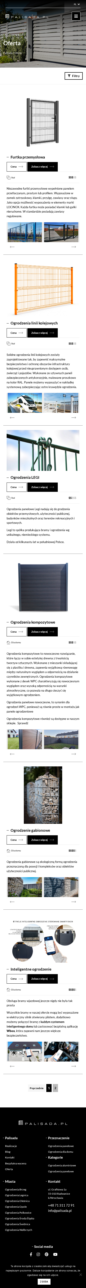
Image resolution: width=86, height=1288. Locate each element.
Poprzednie (36, 1088)
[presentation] (12, 246)
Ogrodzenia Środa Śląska (19, 1218)
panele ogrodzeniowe (20, 711)
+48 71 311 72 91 (61, 1205)
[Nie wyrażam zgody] (80, 1274)
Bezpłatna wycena (15, 1163)
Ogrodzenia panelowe (61, 1146)
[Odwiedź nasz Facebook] (32, 1254)
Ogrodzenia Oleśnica (17, 1201)
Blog (7, 1151)
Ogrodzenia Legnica (16, 1195)
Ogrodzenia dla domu (60, 1151)
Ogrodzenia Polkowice (18, 1212)
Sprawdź (22, 723)
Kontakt (9, 1157)
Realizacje (11, 1146)
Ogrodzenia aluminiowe (62, 1165)
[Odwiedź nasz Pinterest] (46, 1254)
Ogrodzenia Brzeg (15, 1189)
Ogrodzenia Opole (16, 1206)
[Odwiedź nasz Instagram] (38, 1254)
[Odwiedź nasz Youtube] (54, 1254)
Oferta (9, 1169)
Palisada (8, 52)
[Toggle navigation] (76, 16)
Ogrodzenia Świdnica (17, 1224)
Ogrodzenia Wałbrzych (18, 1229)
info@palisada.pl (60, 1211)
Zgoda (44, 1281)
